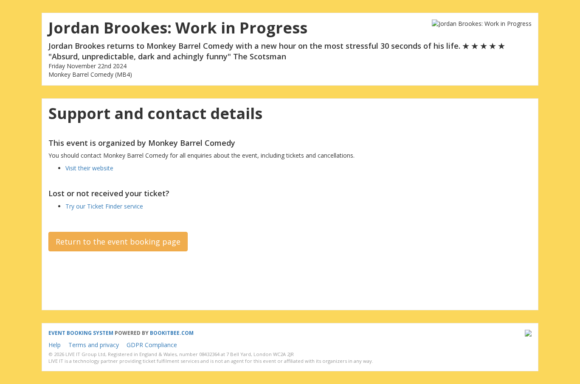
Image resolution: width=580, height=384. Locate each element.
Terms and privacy (93, 345)
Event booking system (80, 333)
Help (54, 345)
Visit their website (89, 168)
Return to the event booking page (118, 242)
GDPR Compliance (152, 345)
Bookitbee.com (172, 333)
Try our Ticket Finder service (104, 206)
